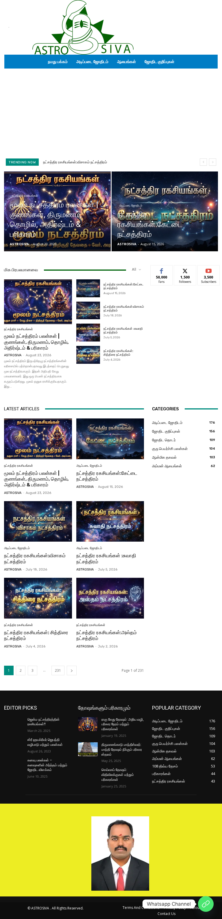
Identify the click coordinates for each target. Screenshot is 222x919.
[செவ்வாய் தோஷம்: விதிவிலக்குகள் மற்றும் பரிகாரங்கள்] (88, 774)
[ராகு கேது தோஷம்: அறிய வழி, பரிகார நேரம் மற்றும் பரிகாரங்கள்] (88, 724)
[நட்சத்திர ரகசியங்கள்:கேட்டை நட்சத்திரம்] (165, 211)
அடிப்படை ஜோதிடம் (130, 205)
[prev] (203, 162)
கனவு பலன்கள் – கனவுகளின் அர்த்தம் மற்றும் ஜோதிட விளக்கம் (47, 765)
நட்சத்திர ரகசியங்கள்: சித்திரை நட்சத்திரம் (118, 353)
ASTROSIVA (12, 355)
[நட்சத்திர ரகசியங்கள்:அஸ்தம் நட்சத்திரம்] (110, 598)
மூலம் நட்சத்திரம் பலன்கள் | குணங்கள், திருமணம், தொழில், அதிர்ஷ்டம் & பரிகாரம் (36, 342)
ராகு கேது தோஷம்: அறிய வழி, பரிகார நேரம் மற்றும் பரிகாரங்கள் (122, 724)
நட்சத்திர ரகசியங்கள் (25, 195)
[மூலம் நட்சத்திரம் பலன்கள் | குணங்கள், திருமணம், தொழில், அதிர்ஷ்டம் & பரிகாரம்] (57, 211)
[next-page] (72, 670)
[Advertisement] (111, 111)
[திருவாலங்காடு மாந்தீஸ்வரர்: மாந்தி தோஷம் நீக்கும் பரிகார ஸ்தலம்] (88, 749)
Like (161, 269)
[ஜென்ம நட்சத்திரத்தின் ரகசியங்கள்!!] (14, 724)
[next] (212, 162)
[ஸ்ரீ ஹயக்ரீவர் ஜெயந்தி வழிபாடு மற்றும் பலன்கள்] (14, 744)
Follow (185, 269)
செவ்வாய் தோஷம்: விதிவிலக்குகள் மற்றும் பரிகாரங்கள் (117, 775)
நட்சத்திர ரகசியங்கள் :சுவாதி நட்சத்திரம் (74, 162)
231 (58, 670)
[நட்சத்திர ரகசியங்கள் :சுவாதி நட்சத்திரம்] (88, 333)
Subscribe (209, 269)
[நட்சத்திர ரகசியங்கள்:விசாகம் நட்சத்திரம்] (88, 311)
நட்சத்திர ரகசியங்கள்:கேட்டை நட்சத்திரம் (106, 476)
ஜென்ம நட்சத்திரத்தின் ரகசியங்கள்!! (43, 721)
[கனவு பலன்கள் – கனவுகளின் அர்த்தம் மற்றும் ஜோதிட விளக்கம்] (14, 765)
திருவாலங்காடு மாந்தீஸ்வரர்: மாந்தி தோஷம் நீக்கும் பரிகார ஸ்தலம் (121, 749)
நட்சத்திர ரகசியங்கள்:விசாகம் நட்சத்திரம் (123, 308)
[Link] (206, 904)
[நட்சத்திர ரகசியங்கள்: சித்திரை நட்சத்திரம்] (88, 355)
